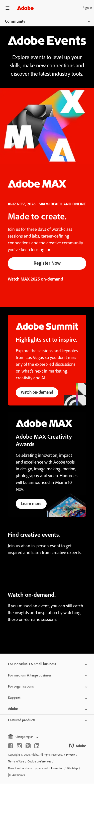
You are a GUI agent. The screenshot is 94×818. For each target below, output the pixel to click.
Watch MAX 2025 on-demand (35, 279)
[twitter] (28, 745)
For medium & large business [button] (30, 675)
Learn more (31, 503)
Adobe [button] (13, 709)
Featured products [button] (21, 720)
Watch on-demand (37, 392)
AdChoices (18, 775)
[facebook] (10, 745)
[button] (47, 737)
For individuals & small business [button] (32, 664)
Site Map (72, 768)
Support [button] (14, 698)
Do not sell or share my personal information (35, 768)
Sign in (87, 8)
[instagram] (19, 745)
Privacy (70, 754)
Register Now (47, 263)
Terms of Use (16, 761)
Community (15, 21)
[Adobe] (25, 8)
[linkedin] (36, 745)
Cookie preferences (39, 761)
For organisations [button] (21, 686)
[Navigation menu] (7, 8)
